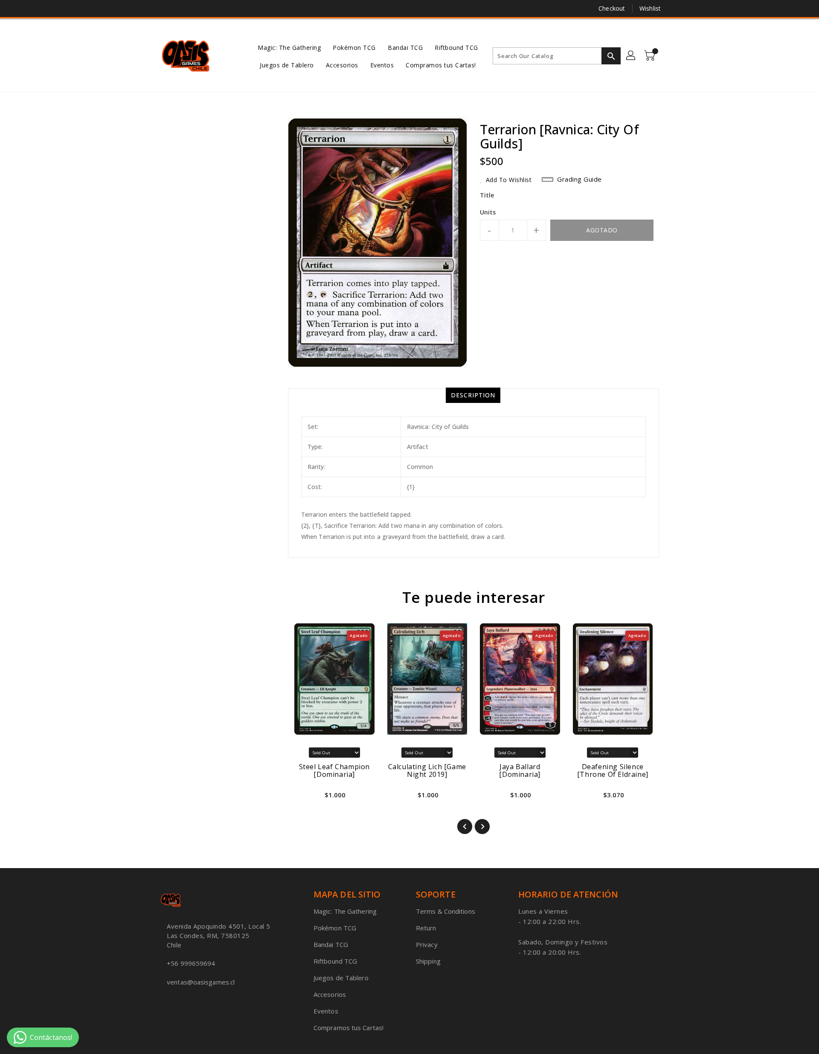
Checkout (611, 8)
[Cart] (650, 55)
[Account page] (631, 55)
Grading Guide (579, 179)
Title (487, 195)
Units (488, 212)
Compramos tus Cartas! (348, 1027)
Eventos (326, 1011)
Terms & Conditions (445, 911)
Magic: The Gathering (345, 911)
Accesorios (330, 994)
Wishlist (650, 8)
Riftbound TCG (335, 961)
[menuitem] (289, 47)
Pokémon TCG (335, 928)
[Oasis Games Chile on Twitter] (164, 8)
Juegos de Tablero (341, 977)
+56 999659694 (191, 963)
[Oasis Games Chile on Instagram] (180, 8)
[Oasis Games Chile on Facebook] (148, 8)
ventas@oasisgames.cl (201, 982)
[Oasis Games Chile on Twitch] (196, 8)
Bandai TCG (331, 944)
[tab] (473, 395)
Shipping (428, 961)
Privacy (427, 944)
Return (426, 928)
